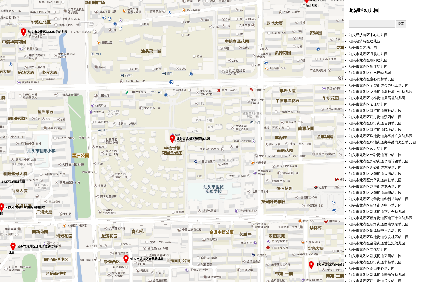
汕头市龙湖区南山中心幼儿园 (372, 268)
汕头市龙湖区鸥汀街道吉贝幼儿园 (375, 123)
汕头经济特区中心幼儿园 (368, 35)
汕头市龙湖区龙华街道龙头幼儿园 (375, 186)
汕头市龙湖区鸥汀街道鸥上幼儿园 (375, 130)
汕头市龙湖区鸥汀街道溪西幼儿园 (375, 117)
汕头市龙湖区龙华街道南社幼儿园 (375, 180)
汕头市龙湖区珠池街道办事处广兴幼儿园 (380, 136)
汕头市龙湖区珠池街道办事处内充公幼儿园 (382, 142)
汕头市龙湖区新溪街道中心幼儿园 (375, 205)
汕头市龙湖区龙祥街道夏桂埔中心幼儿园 (380, 92)
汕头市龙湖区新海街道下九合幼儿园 (377, 212)
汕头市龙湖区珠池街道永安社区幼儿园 (379, 237)
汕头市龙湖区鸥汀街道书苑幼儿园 (375, 262)
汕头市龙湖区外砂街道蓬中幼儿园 (375, 155)
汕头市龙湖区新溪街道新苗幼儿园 (375, 256)
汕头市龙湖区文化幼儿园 (368, 249)
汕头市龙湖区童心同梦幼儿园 (372, 79)
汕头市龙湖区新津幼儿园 (368, 66)
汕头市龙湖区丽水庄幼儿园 (370, 73)
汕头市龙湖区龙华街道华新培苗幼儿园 (379, 199)
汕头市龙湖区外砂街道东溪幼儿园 (375, 167)
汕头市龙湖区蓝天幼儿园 (368, 148)
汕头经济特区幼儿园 (364, 41)
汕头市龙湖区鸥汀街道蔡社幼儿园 (375, 111)
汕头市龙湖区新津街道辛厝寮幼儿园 (377, 275)
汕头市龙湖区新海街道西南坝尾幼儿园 (379, 224)
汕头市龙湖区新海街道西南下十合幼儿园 (380, 218)
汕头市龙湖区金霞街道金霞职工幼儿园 (379, 85)
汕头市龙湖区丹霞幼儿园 (368, 54)
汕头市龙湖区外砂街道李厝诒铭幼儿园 (379, 161)
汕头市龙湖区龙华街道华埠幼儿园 (375, 193)
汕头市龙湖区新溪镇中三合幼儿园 (375, 231)
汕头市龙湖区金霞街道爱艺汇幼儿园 (377, 243)
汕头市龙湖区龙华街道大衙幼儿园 (375, 174)
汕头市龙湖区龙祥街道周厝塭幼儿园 (377, 98)
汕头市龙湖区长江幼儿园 (368, 104)
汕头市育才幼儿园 (363, 47)
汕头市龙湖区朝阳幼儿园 (368, 60)
